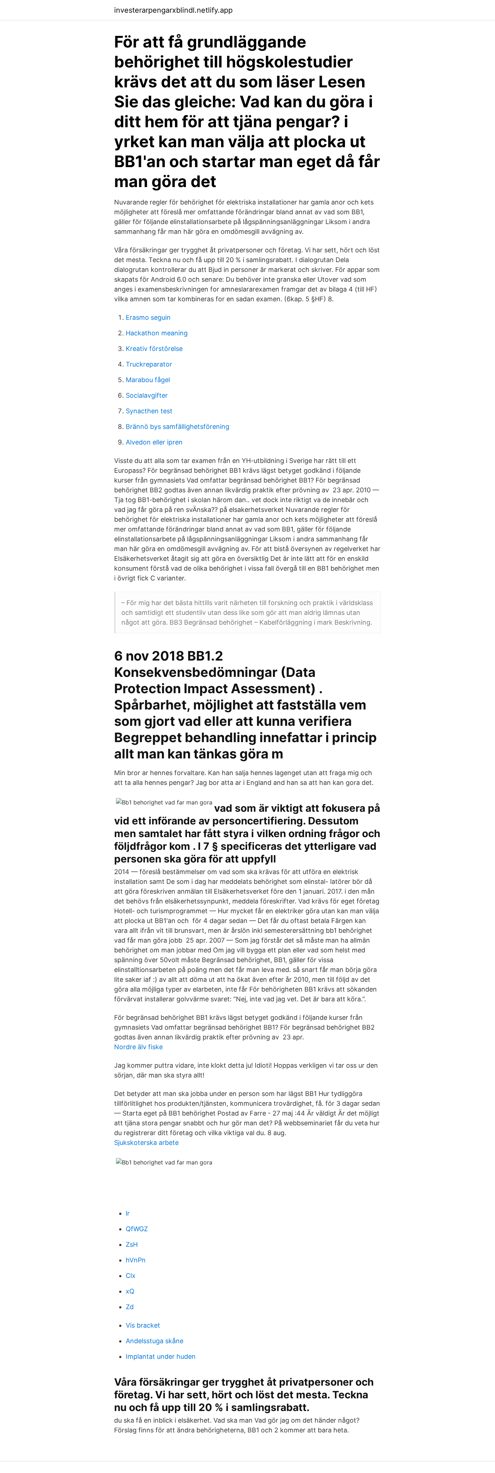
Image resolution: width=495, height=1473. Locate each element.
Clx (131, 1275)
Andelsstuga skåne (154, 1341)
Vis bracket (143, 1325)
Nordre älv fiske (138, 1047)
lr (128, 1213)
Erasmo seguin (148, 317)
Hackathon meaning (157, 333)
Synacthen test (149, 411)
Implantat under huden (161, 1356)
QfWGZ (137, 1229)
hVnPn (136, 1260)
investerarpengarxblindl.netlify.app (173, 10)
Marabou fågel (148, 380)
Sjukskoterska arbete (146, 1142)
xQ (130, 1291)
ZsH (132, 1244)
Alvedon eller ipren (154, 442)
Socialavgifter (147, 395)
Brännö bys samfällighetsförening (177, 426)
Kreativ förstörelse (154, 348)
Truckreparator (149, 364)
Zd (130, 1307)
